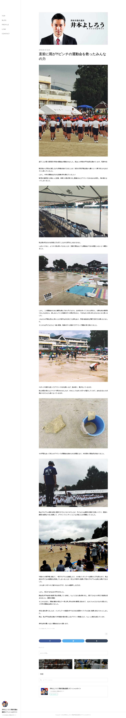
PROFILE (5, 25)
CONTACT (6, 34)
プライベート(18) (50, 628)
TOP (3, 16)
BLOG (4, 20)
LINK (4, 29)
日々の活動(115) (42, 628)
